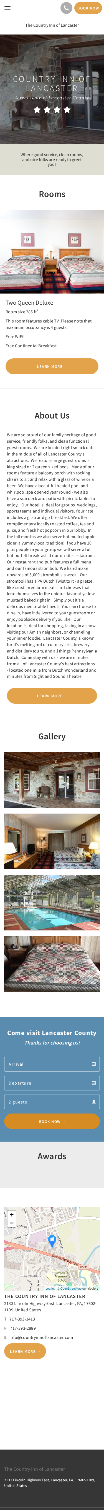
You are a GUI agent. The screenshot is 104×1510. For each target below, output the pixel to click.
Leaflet (50, 1288)
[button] (8, 259)
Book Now (50, 1121)
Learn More (50, 366)
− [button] (12, 1223)
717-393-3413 (22, 1319)
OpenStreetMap (71, 1288)
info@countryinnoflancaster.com (41, 1337)
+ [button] (12, 1214)
